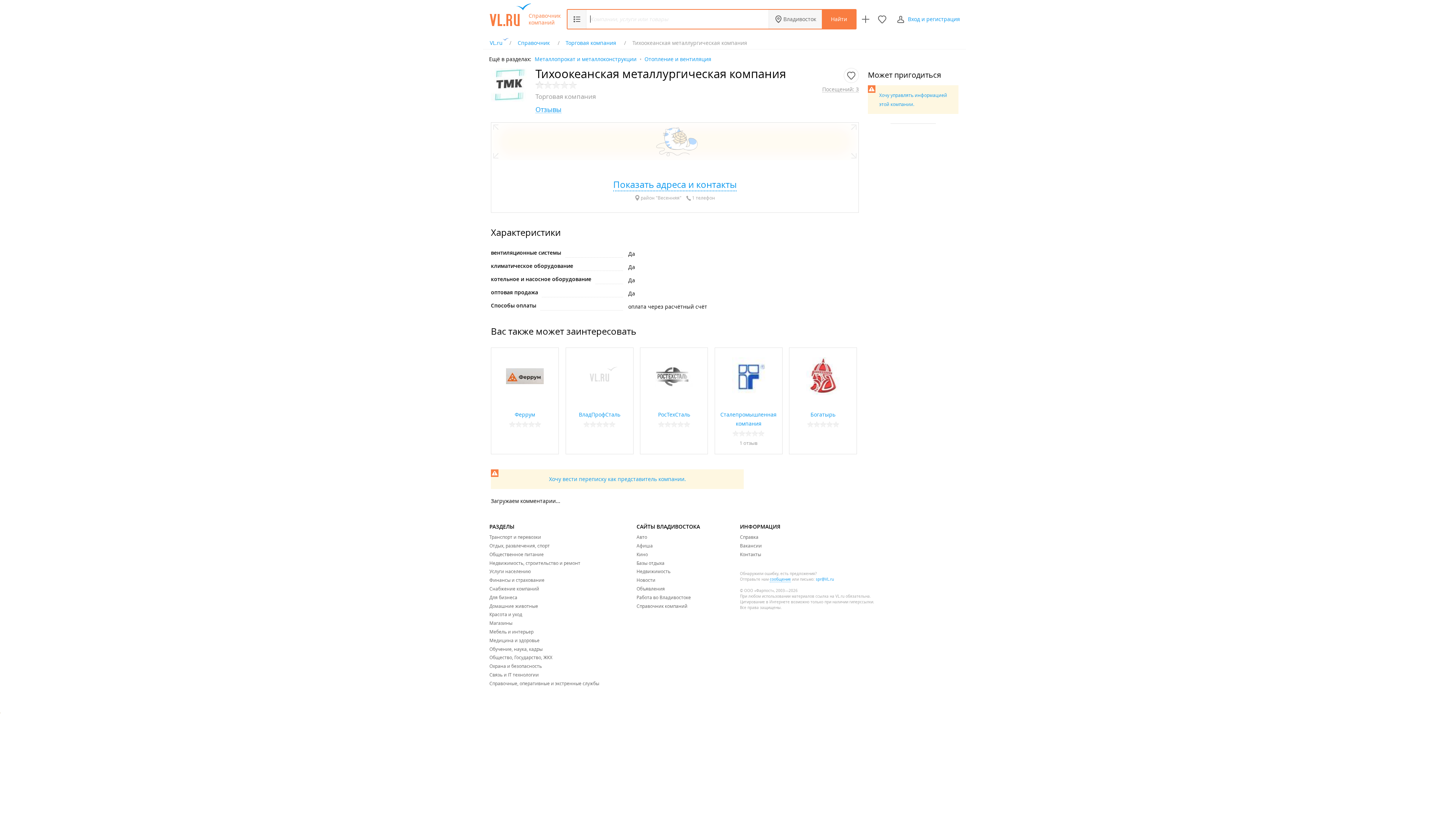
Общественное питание (516, 554)
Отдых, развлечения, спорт (519, 546)
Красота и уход (505, 614)
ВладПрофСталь (599, 414)
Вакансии (751, 546)
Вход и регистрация (934, 19)
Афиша (645, 546)
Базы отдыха (651, 563)
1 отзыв (748, 443)
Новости (646, 580)
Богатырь (823, 414)
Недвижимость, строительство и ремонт (534, 563)
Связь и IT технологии (514, 675)
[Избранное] (882, 19)
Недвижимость (654, 571)
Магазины (500, 623)
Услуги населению (510, 571)
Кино (642, 554)
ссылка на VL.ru (829, 596)
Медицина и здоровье (514, 640)
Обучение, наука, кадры (516, 649)
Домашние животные (513, 606)
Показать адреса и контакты (675, 184)
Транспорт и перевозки (515, 537)
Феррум (525, 414)
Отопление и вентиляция (678, 58)
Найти (839, 19)
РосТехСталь (674, 414)
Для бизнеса (503, 597)
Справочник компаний (545, 19)
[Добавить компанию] (865, 19)
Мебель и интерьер (511, 632)
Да (631, 253)
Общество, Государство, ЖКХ (520, 657)
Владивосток (799, 19)
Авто (642, 537)
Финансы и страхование (517, 580)
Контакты (750, 554)
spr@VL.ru (825, 579)
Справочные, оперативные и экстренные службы (544, 683)
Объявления (651, 589)
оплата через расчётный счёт (667, 306)
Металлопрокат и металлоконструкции (586, 58)
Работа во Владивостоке (664, 597)
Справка (749, 537)
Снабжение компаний (514, 589)
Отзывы (548, 109)
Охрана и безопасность (515, 666)
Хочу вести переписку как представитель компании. (617, 479)
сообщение (780, 579)
